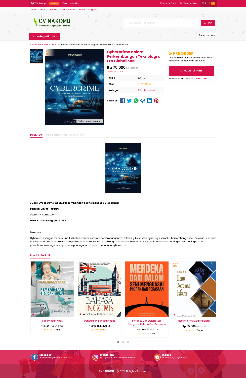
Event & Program (88, 9)
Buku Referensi (146, 90)
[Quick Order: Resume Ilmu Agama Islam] (174, 314)
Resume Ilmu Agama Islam (194, 320)
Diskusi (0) (77, 134)
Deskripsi (36, 134)
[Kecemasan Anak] (52, 289)
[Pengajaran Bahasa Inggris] (99, 289)
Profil (42, 9)
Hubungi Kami (192, 70)
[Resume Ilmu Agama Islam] (194, 289)
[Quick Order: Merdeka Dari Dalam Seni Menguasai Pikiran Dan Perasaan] (127, 314)
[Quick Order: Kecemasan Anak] (33, 314)
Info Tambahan (56, 134)
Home (34, 9)
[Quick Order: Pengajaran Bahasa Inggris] (80, 314)
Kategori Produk (46, 36)
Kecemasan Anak (52, 320)
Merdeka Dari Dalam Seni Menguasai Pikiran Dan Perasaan (147, 322)
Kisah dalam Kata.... (72, 3)
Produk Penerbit (68, 9)
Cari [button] (209, 23)
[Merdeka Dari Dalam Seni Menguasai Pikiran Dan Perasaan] (147, 289)
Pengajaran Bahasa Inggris (99, 320)
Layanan (52, 9)
